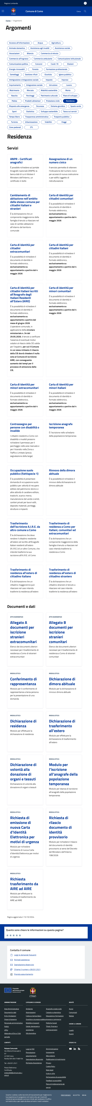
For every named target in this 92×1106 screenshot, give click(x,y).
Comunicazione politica (18, 63)
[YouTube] (70, 1049)
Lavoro (69, 84)
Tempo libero (14, 116)
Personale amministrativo (13, 1023)
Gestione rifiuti (31, 73)
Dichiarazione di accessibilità (56, 1077)
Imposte (49, 79)
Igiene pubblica (65, 73)
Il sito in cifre (50, 1073)
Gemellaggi (14, 73)
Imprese (65, 79)
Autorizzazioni (31, 1012)
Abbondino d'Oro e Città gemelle (12, 1035)
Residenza (70, 100)
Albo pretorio (50, 1056)
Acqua (40, 42)
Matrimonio (14, 89)
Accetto (76, 1095)
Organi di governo (10, 1019)
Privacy (48, 1063)
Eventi (71, 1034)
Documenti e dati (10, 1012)
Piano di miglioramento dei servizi (55, 1086)
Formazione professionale (56, 68)
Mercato (30, 89)
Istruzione (53, 84)
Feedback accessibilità (53, 1080)
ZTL (31, 126)
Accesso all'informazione (19, 42)
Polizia (14, 100)
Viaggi (63, 121)
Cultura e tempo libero (33, 1016)
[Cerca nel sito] (85, 11)
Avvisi (71, 1009)
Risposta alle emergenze (19, 105)
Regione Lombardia (11, 3)
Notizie (71, 1016)
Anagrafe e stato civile (54, 1009)
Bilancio (30, 52)
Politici (6, 1026)
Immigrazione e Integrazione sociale (23, 79)
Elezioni (70, 63)
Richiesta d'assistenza (34, 1063)
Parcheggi (30, 95)
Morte (67, 89)
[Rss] (79, 1049)
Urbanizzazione (31, 121)
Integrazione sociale (34, 84)
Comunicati (73, 1012)
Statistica (30, 110)
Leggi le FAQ (30, 1049)
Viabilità (48, 121)
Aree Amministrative (11, 1009)
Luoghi (71, 1030)
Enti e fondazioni (10, 1016)
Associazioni (14, 52)
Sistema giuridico (58, 105)
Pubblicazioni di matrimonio (55, 1059)
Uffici (6, 1030)
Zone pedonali (15, 126)
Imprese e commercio (53, 1019)
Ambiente (29, 1009)
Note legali (49, 1070)
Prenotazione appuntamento (31, 1054)
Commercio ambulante (43, 58)
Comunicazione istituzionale (69, 58)
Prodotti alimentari (33, 100)
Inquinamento (15, 84)
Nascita (14, 95)
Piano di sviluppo (70, 95)
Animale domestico (17, 47)
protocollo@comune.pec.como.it (13, 1074)
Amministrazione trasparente (52, 1051)
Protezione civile (53, 100)
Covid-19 (54, 63)
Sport (14, 110)
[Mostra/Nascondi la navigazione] (2, 11)
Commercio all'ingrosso (18, 58)
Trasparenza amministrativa (36, 116)
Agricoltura (56, 42)
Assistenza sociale (62, 47)
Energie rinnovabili (17, 68)
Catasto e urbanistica (53, 1012)
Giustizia (48, 73)
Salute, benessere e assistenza (33, 1028)
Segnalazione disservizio (34, 1059)
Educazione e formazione (54, 1016)
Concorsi (38, 63)
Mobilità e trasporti (32, 1023)
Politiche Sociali (51, 1023)
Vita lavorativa (31, 1033)
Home (8, 20)
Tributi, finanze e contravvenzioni (52, 1028)
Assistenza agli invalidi (39, 47)
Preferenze (66, 1095)
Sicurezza (40, 105)
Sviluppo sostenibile (49, 110)
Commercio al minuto (49, 52)
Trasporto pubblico (61, 116)
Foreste (35, 68)
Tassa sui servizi (70, 110)
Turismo (14, 121)
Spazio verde (75, 105)
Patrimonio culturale (49, 95)
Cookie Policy (50, 1066)
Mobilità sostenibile (49, 89)
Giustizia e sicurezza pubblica (36, 1019)
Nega (84, 1095)
